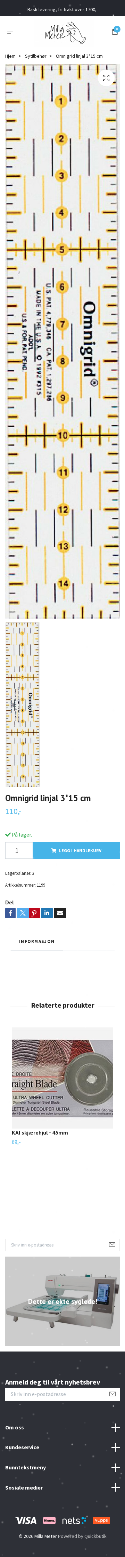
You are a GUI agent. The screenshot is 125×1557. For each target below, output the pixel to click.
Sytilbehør (36, 56)
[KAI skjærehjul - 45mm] (62, 1078)
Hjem (10, 56)
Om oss (14, 1427)
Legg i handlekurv (80, 850)
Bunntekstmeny (25, 1467)
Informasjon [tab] (37, 941)
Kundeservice (22, 1447)
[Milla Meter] (63, 33)
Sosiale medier (24, 1487)
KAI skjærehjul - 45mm (40, 1132)
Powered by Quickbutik (82, 1536)
